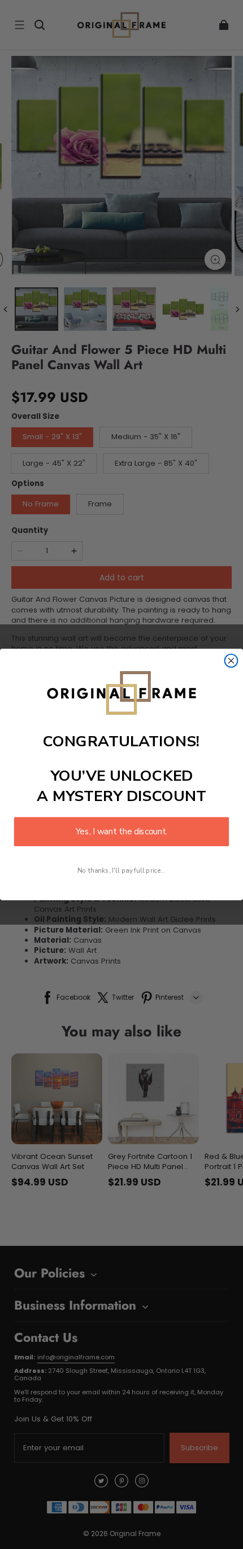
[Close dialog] (231, 660)
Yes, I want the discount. (121, 832)
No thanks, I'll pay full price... (121, 870)
